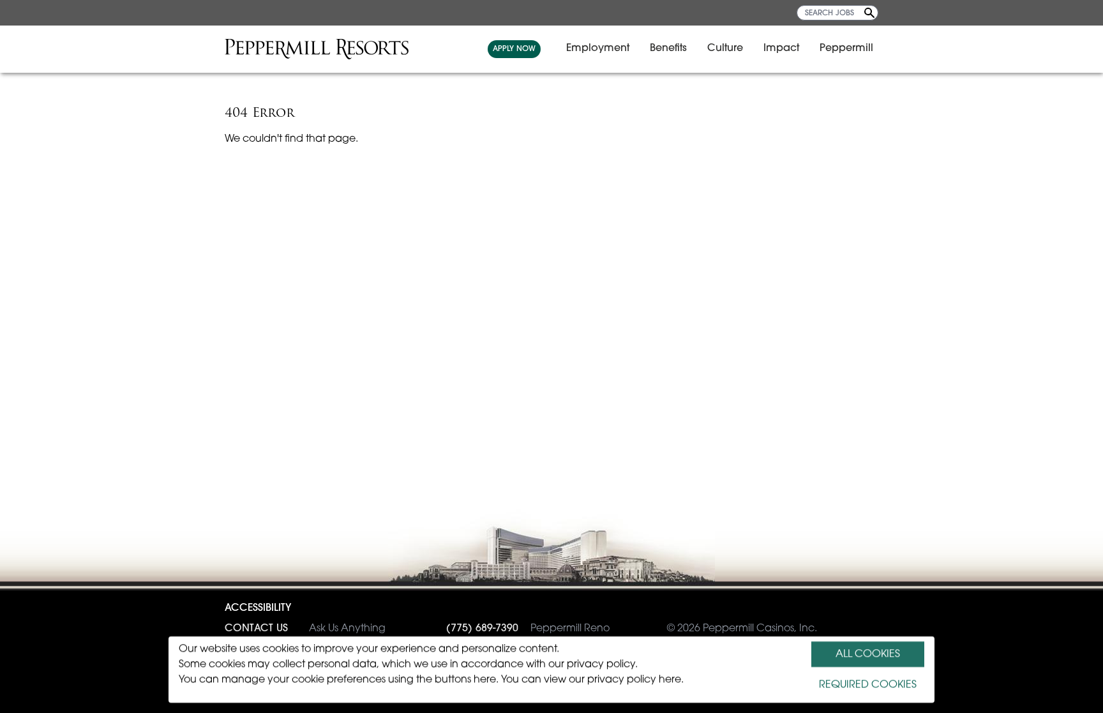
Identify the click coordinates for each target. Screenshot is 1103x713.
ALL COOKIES (868, 654)
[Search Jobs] (869, 12)
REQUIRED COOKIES (868, 685)
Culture (725, 48)
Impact (781, 48)
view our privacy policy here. (614, 680)
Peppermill (846, 48)
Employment (597, 48)
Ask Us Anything (305, 629)
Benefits (668, 48)
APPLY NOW (514, 49)
